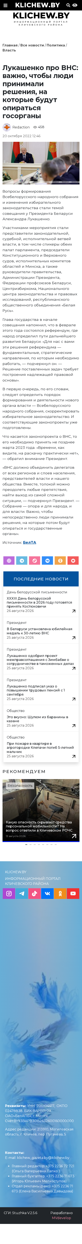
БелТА (29, 542)
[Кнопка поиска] (68, 6)
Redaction (21, 127)
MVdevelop (61, 1218)
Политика (56, 45)
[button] (41, 844)
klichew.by (37, 5)
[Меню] (5, 6)
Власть (9, 50)
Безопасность (20, 786)
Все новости (32, 45)
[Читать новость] (73, 611)
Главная (10, 45)
